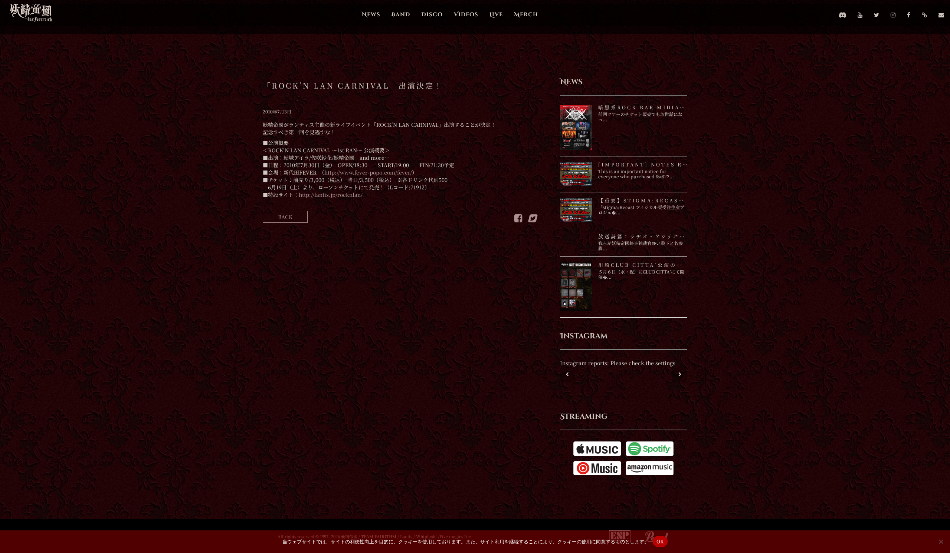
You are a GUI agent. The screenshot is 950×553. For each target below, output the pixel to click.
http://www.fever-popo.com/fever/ (368, 172)
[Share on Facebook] (518, 219)
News (371, 15)
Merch (526, 15)
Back (285, 217)
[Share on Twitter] (532, 219)
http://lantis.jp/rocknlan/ (331, 194)
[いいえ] (940, 541)
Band (401, 15)
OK (660, 541)
